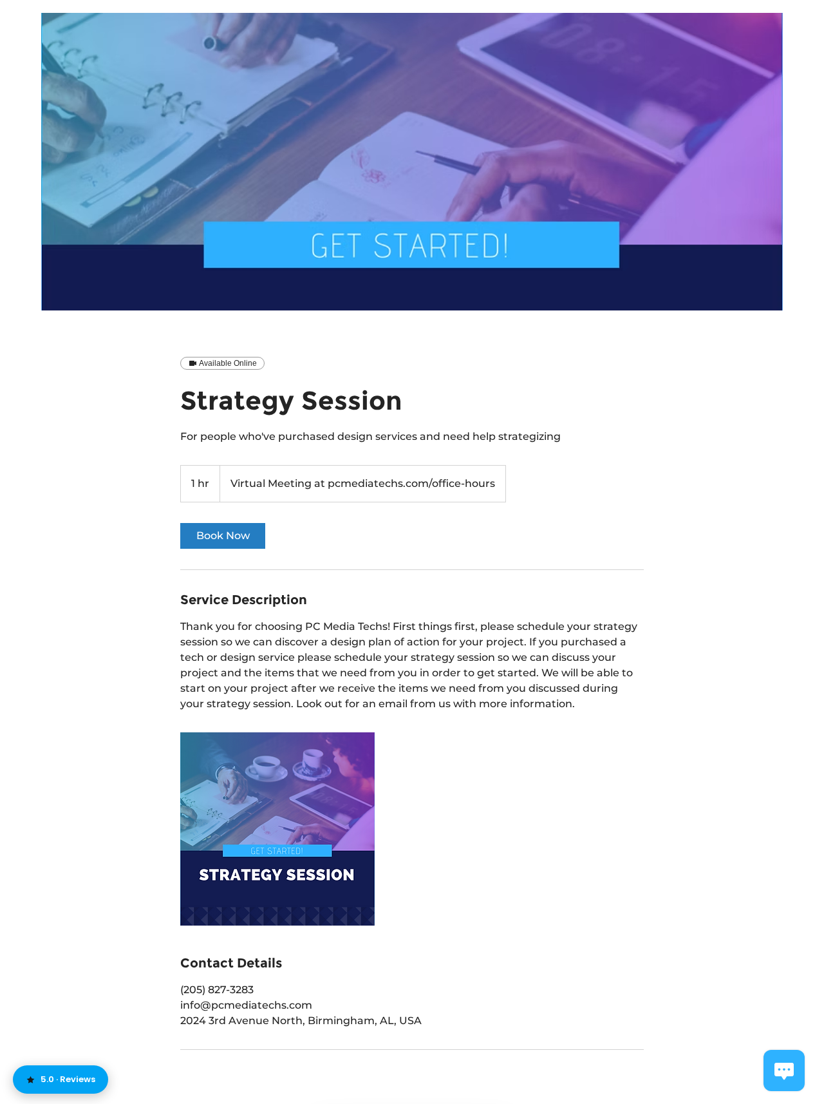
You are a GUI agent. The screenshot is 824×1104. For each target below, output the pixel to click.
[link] (222, 536)
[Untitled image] (277, 829)
